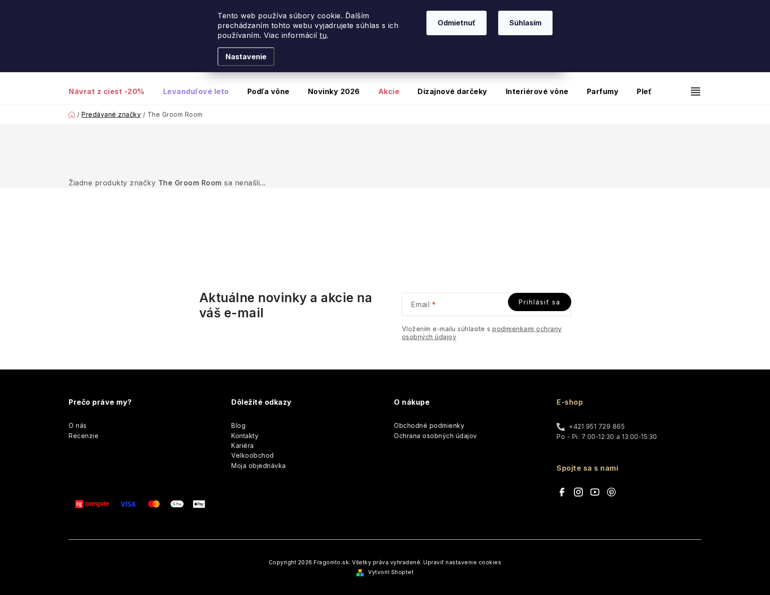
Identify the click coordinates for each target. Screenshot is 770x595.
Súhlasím (525, 22)
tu (323, 35)
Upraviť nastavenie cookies (462, 562)
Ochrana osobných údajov (435, 435)
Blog (238, 425)
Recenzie (83, 435)
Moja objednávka (258, 465)
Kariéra (242, 445)
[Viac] (691, 91)
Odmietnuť (456, 22)
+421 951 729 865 (597, 426)
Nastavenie (245, 56)
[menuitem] (111, 91)
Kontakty (244, 435)
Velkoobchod (252, 455)
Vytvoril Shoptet (391, 572)
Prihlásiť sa (540, 302)
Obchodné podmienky (429, 425)
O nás (78, 425)
